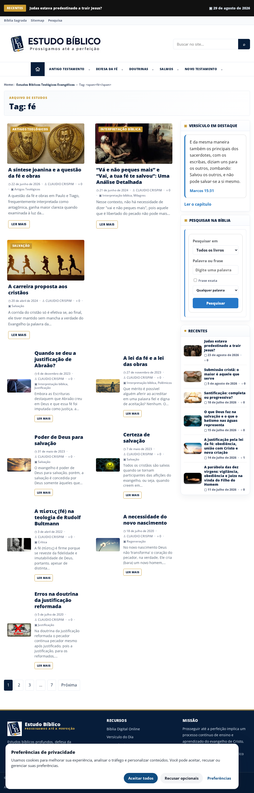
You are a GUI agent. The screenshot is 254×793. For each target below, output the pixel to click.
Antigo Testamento (66, 69)
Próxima (69, 685)
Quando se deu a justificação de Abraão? (55, 359)
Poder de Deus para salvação (58, 440)
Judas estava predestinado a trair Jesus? (222, 345)
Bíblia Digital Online (123, 729)
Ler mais (19, 224)
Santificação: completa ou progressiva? (225, 395)
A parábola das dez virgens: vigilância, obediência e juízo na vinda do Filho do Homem (223, 476)
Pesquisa (55, 20)
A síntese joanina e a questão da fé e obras (44, 172)
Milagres (139, 195)
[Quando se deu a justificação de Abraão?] (19, 386)
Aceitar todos (140, 778)
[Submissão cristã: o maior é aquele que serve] (193, 376)
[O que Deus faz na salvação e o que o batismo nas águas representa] (193, 420)
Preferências (219, 778)
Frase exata (207, 280)
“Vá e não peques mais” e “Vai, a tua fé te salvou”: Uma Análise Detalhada (132, 175)
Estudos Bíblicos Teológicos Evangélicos (45, 85)
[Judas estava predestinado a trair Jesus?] (193, 350)
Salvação (18, 306)
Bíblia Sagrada (15, 20)
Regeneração (136, 541)
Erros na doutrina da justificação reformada (56, 600)
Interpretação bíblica (117, 195)
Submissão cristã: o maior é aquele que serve (71, 8)
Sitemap (37, 20)
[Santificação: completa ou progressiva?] (193, 397)
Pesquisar (215, 303)
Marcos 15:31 (202, 190)
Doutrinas (138, 69)
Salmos (166, 69)
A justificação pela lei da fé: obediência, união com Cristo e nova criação (223, 446)
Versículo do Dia (120, 737)
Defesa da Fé (107, 69)
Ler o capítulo (197, 204)
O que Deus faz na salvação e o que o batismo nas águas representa (221, 418)
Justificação (42, 388)
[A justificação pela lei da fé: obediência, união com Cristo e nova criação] (193, 448)
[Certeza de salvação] (108, 465)
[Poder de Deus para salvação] (19, 465)
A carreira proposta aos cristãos (37, 289)
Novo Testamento (201, 69)
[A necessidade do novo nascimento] (108, 544)
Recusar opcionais (181, 778)
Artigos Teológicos (27, 189)
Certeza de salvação (136, 437)
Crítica (42, 542)
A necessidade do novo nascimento (145, 519)
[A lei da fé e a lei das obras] (108, 386)
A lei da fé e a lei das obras (143, 361)
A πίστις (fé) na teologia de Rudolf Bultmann (57, 517)
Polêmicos (165, 383)
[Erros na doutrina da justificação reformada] (19, 630)
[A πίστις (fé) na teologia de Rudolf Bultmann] (19, 544)
